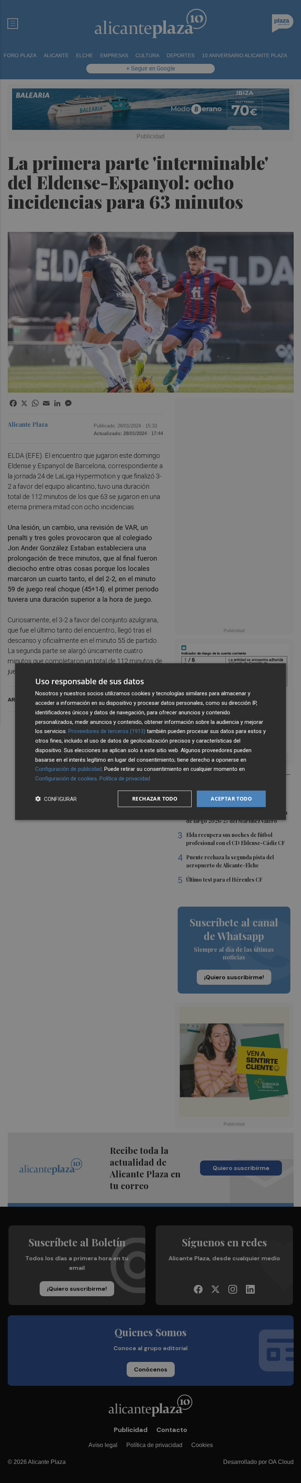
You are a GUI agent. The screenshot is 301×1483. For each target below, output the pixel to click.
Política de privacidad (124, 778)
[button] (56, 798)
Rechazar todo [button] (154, 798)
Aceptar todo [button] (231, 798)
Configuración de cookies (66, 778)
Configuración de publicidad (68, 769)
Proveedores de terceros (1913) (106, 731)
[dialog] (150, 741)
